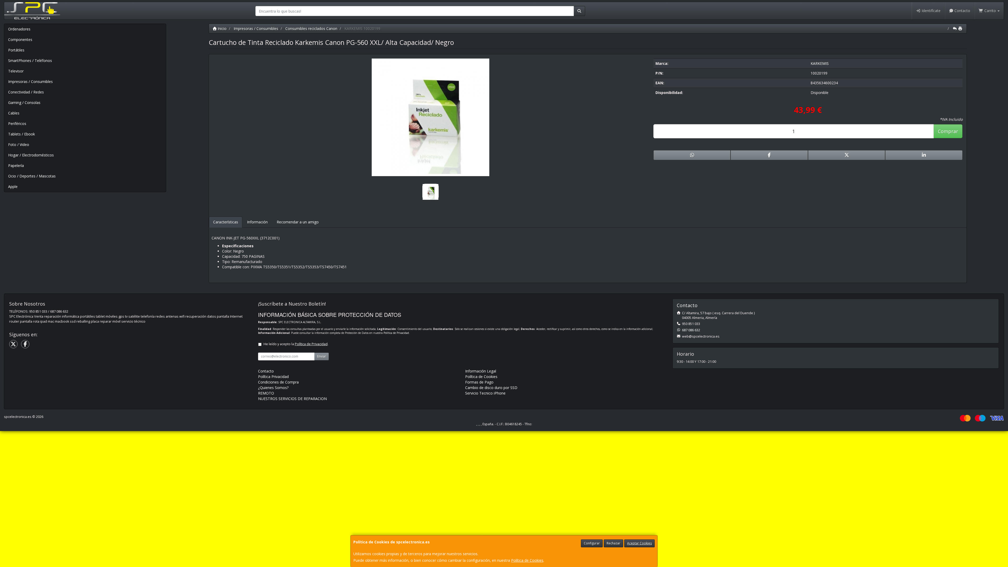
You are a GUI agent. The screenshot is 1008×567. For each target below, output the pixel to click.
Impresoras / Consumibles (30, 81)
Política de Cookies (527, 560)
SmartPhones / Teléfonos (30, 60)
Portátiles (16, 50)
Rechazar (613, 543)
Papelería (16, 165)
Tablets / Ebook (21, 134)
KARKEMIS (820, 63)
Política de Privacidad (396, 333)
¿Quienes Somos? (273, 387)
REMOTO (266, 393)
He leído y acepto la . (296, 344)
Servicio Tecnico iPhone (485, 393)
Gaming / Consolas (24, 102)
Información (257, 221)
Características (225, 221)
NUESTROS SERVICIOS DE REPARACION (292, 398)
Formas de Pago (479, 382)
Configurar (592, 543)
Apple (13, 186)
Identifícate (931, 10)
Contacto (961, 10)
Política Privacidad (273, 376)
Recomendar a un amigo (298, 221)
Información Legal (480, 371)
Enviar (321, 356)
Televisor (16, 71)
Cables (13, 113)
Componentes (20, 39)
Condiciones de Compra (278, 382)
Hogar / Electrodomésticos (31, 155)
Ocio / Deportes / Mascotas (32, 176)
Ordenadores (19, 29)
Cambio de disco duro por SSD (491, 387)
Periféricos (17, 123)
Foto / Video (18, 144)
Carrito (990, 10)
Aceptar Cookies (639, 543)
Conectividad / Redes (26, 92)
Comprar (948, 131)
